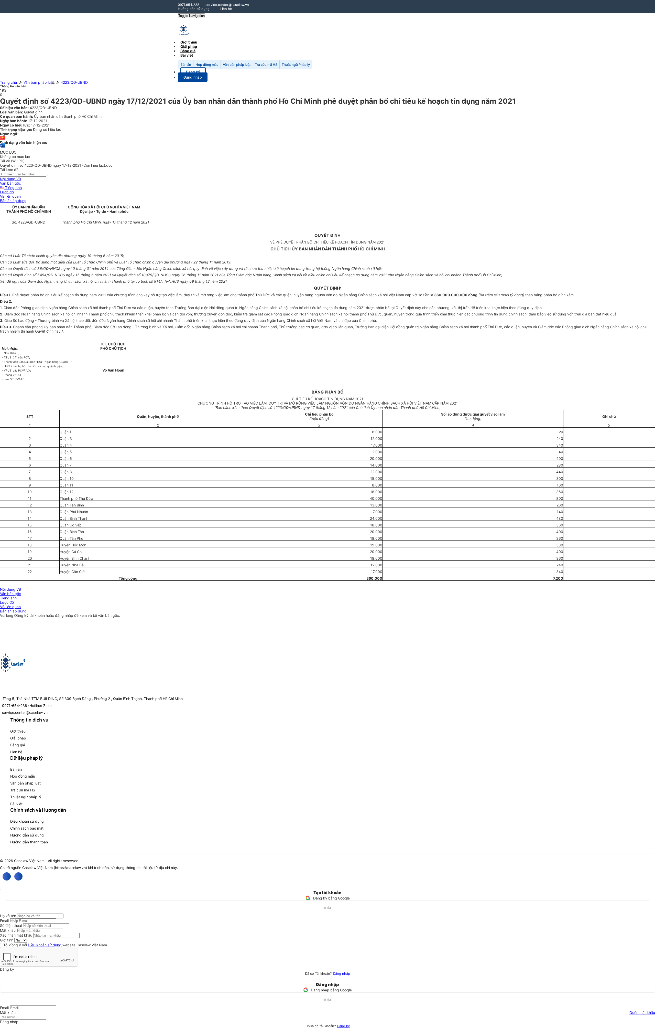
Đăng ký (343, 1026)
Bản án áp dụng (13, 200)
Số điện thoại (11, 925)
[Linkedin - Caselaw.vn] (18, 876)
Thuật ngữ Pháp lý (296, 64)
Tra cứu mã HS (266, 64)
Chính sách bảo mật (26, 828)
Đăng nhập (341, 973)
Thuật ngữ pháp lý (25, 797)
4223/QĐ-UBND (74, 82)
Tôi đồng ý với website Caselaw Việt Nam (55, 945)
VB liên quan (10, 196)
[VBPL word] (2, 148)
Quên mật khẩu (642, 1012)
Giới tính (6, 940)
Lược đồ (7, 192)
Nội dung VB (10, 179)
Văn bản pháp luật (237, 64)
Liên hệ (226, 9)
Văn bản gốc (10, 183)
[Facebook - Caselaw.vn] (7, 876)
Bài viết (186, 55)
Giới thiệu (18, 731)
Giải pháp (18, 738)
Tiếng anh (13, 187)
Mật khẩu (8, 930)
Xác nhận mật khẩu (16, 935)
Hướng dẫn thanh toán (29, 842)
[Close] (0, 889)
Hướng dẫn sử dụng (194, 9)
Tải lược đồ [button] (9, 169)
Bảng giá (17, 745)
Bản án (185, 64)
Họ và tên (8, 916)
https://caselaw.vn (70, 867)
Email (4, 920)
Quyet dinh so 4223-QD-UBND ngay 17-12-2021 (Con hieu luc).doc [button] (56, 165)
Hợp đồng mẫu (207, 64)
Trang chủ (8, 82)
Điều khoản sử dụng (27, 821)
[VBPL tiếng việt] (2, 138)
